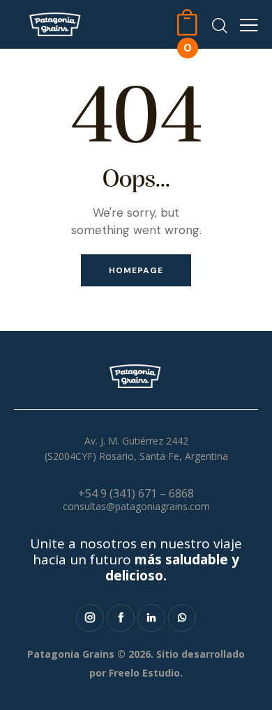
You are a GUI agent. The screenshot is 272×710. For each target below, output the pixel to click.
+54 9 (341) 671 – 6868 (136, 493)
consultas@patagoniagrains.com (136, 506)
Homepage (136, 270)
